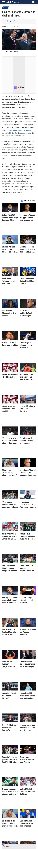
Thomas (4, 26)
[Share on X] (10, 21)
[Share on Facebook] (7, 21)
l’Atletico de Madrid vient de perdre (17, 130)
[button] (4, 2)
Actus (5, 7)
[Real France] (14, 2)
